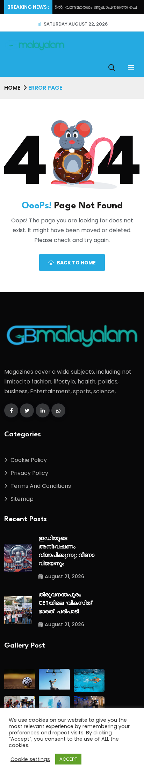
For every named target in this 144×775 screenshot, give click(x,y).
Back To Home (76, 262)
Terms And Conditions (40, 486)
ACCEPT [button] (68, 759)
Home (12, 88)
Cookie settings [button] (30, 759)
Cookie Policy (28, 460)
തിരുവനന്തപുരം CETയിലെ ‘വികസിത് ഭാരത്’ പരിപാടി (65, 604)
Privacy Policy (29, 473)
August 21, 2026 (64, 576)
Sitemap (22, 499)
